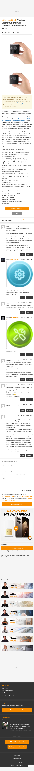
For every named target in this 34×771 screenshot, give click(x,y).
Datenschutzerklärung (8, 496)
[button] (13, 736)
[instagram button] (15, 742)
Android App (22, 746)
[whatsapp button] (23, 742)
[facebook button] (7, 742)
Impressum (17, 755)
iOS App (12, 746)
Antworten (29, 254)
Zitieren (22, 254)
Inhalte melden (17, 758)
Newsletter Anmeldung (17, 548)
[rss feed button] (27, 742)
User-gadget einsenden (17, 710)
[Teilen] (17, 213)
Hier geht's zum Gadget (16, 208)
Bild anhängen (27, 490)
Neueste (25, 220)
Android (15, 104)
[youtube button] (11, 742)
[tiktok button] (19, 742)
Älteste (30, 220)
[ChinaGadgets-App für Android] (7, 288)
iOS (21, 104)
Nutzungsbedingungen (25, 496)
